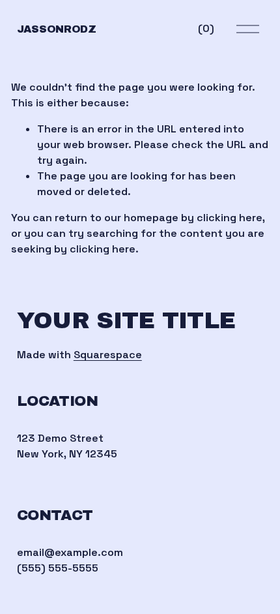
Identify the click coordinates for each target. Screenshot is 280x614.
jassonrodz (56, 29)
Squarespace (108, 354)
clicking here (229, 217)
